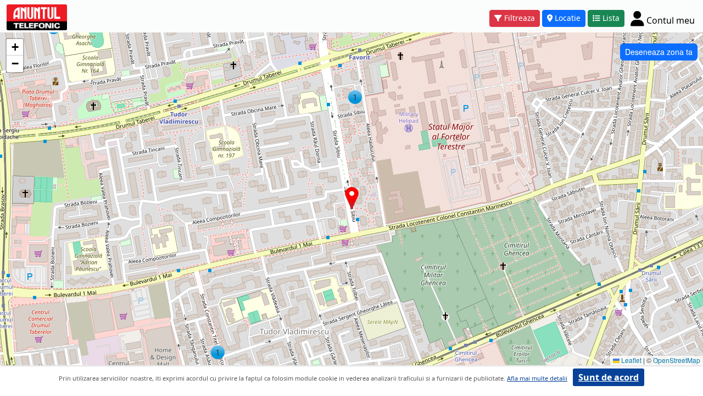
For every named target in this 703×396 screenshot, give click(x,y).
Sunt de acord (608, 377)
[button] (355, 97)
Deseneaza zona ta (659, 51)
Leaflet (630, 360)
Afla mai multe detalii (537, 378)
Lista (611, 18)
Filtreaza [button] (519, 18)
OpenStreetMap (676, 360)
